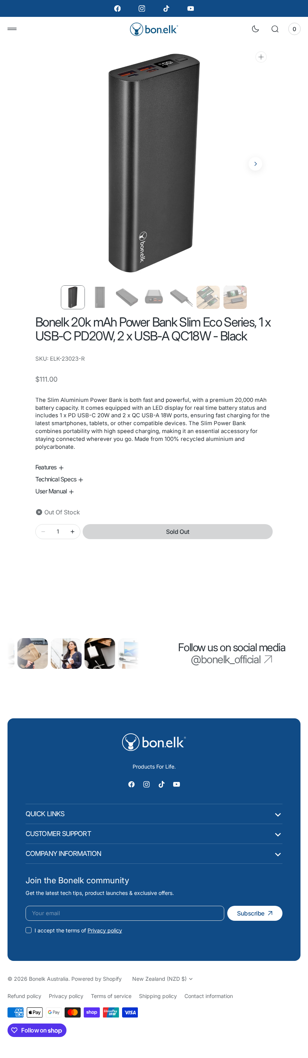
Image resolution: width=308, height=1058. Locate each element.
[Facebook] (117, 8)
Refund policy (24, 996)
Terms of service (111, 996)
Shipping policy (158, 996)
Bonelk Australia (48, 979)
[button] (12, 28)
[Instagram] (141, 8)
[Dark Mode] (255, 29)
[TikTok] (166, 8)
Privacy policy (105, 930)
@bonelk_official (225, 659)
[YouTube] (190, 8)
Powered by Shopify (96, 979)
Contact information (208, 996)
